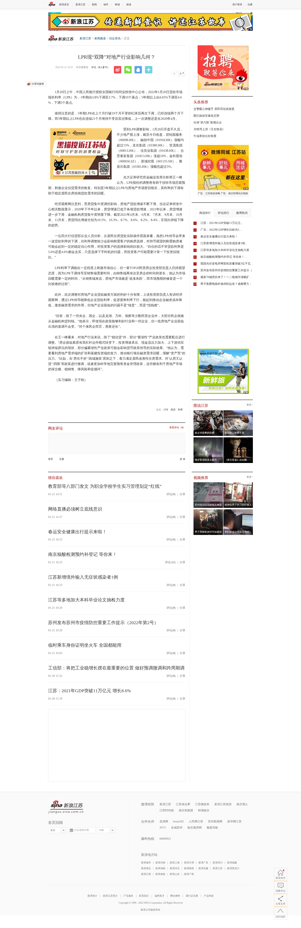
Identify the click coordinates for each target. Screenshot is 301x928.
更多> (250, 405)
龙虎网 (164, 821)
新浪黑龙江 (233, 868)
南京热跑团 (186, 810)
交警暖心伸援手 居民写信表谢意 (214, 109)
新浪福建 (232, 862)
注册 (250, 4)
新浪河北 (175, 868)
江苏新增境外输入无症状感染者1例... (223, 243)
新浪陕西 (189, 868)
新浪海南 (160, 874)
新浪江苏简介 (110, 895)
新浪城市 (146, 862)
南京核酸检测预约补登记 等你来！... (223, 256)
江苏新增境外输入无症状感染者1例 (83, 577)
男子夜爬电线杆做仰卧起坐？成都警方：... (227, 283)
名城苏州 (176, 827)
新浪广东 (203, 862)
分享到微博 (38, 83)
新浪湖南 (160, 868)
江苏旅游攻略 (212, 193)
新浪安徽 (203, 868)
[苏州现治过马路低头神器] (208, 483)
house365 (178, 821)
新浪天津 (189, 862)
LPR (166, 409)
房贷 (173, 409)
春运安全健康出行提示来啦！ (77, 531)
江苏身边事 (183, 804)
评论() (171, 494)
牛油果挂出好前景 (205, 136)
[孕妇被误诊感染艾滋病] (238, 510)
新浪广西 (189, 874)
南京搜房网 (194, 827)
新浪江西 (146, 874)
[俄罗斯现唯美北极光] (208, 438)
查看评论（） (177, 427)
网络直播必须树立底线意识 (75, 509)
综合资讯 (115, 38)
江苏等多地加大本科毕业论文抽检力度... (226, 250)
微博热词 (242, 212)
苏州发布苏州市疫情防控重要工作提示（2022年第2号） (103, 622)
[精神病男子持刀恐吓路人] (238, 483)
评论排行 (223, 212)
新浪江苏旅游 (223, 804)
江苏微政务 (202, 804)
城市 (105, 4)
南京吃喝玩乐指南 (238, 193)
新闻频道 (100, 38)
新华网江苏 (234, 821)
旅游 (128, 4)
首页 (52, 830)
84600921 (165, 838)
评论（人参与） (100, 67)
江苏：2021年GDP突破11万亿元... (221, 223)
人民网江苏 (196, 821)
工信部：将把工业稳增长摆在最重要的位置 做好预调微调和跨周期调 (116, 667)
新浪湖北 (146, 868)
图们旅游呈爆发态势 (206, 115)
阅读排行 (205, 212)
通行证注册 (192, 895)
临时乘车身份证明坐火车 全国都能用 (84, 645)
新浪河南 (160, 862)
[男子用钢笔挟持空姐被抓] (208, 510)
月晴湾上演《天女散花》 (209, 129)
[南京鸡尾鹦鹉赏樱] (208, 411)
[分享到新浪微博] (119, 69)
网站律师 (175, 895)
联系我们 (144, 895)
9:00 (101, 830)
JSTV (163, 827)
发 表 (182, 459)
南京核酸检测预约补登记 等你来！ (82, 554)
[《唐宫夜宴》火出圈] (238, 438)
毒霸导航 (212, 827)
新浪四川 (218, 862)
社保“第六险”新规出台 (208, 122)
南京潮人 (242, 804)
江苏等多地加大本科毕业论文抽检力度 (86, 599)
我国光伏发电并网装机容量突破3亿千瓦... (226, 263)
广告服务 (128, 895)
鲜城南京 (203, 810)
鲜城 (117, 4)
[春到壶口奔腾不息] (238, 411)
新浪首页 (64, 4)
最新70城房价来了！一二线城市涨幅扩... (226, 277)
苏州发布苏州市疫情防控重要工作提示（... (227, 270)
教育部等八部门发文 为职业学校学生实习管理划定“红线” (105, 486)
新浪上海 (175, 862)
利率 (180, 409)
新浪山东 (175, 874)
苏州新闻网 (215, 821)
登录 (50, 459)
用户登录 (237, 4)
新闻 (94, 4)
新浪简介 (92, 895)
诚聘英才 (159, 895)
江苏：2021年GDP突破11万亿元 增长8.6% (89, 690)
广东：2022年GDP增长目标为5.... (221, 229)
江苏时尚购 (167, 810)
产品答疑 (209, 895)
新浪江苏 (80, 4)
